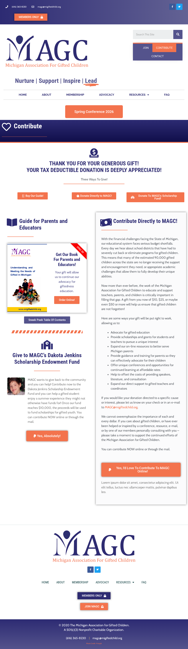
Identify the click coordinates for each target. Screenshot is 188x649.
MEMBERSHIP (75, 94)
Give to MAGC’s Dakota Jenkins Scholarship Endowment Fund (47, 358)
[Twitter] (179, 7)
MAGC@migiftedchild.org (121, 407)
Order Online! (67, 300)
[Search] (177, 34)
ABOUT (46, 94)
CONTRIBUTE (164, 47)
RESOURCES (137, 94)
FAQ (166, 94)
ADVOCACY (106, 94)
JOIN (146, 47)
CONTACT (157, 56)
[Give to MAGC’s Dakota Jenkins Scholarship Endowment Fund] (47, 344)
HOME (23, 94)
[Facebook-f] (172, 7)
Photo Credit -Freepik (94, 643)
